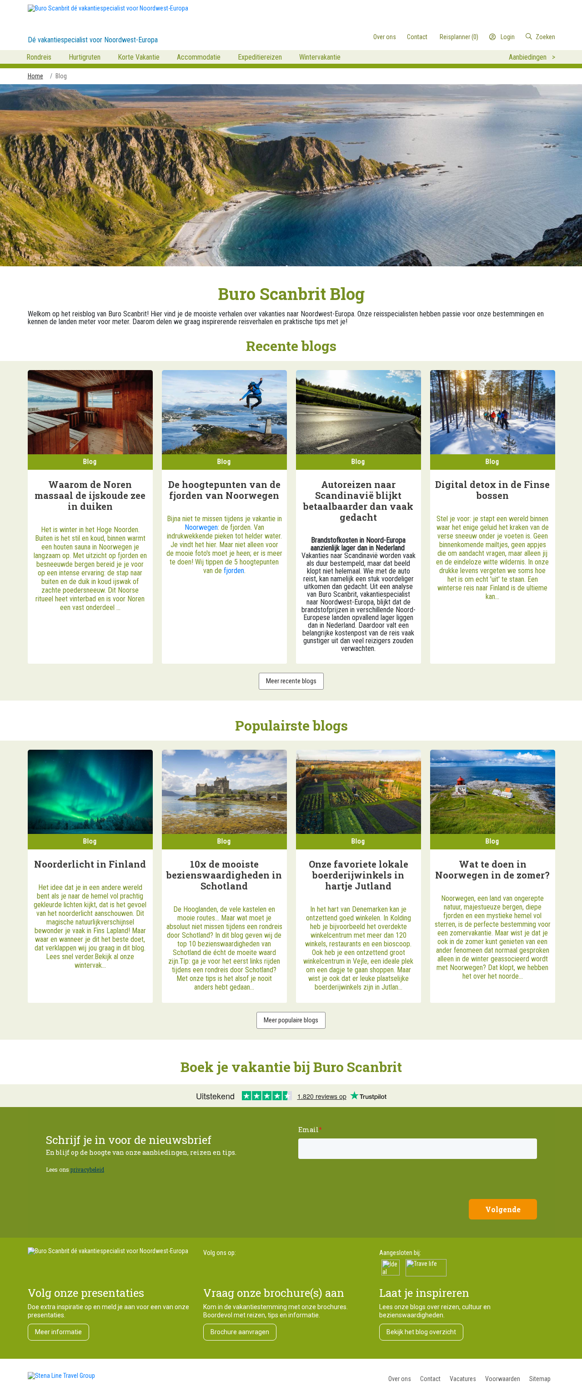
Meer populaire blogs (291, 1020)
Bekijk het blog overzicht (421, 1332)
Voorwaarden (502, 1378)
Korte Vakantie (139, 57)
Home (35, 76)
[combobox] (518, 37)
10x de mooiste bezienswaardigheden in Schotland (224, 875)
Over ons (399, 1378)
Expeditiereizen (260, 57)
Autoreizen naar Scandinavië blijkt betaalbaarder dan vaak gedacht (358, 500)
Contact (430, 1378)
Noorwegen (201, 527)
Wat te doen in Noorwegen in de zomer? (492, 869)
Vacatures (463, 1378)
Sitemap (540, 1378)
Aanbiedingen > (532, 57)
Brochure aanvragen (240, 1332)
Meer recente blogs (291, 681)
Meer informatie (58, 1332)
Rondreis (38, 57)
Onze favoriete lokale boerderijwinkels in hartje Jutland (358, 875)
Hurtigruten (84, 57)
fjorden (234, 570)
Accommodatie (199, 57)
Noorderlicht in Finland (90, 864)
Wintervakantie (320, 57)
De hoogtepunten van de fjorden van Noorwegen (224, 489)
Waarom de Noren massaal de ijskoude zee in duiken (90, 495)
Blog (61, 76)
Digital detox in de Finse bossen (492, 489)
